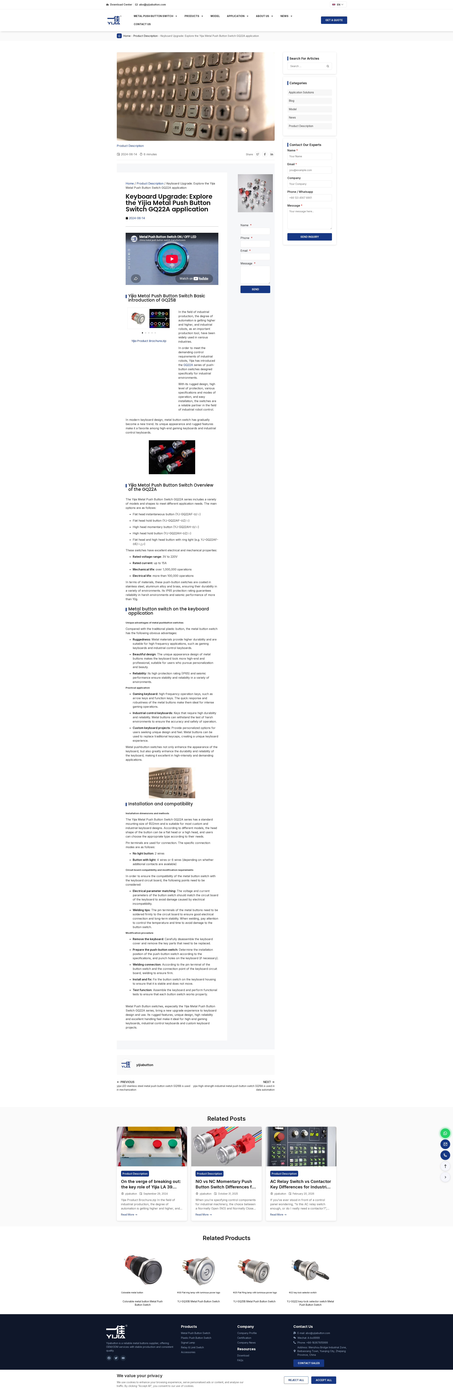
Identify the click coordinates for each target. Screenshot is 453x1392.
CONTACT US (142, 24)
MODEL (215, 16)
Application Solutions (301, 92)
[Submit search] (328, 66)
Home (127, 35)
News (292, 117)
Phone (245, 237)
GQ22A (189, 365)
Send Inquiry (309, 236)
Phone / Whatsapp (300, 191)
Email (244, 250)
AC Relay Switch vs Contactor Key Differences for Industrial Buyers (300, 1187)
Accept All (324, 1380)
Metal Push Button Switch (153, 16)
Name (244, 225)
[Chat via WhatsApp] (445, 1133)
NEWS (284, 16)
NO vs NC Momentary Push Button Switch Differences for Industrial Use (226, 1187)
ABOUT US (262, 16)
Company (294, 178)
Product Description (145, 35)
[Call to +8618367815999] (445, 1155)
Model (293, 109)
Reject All (296, 1380)
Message (246, 263)
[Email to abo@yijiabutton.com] (445, 1144)
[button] (257, 154)
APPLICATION (236, 16)
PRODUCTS (192, 16)
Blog (291, 100)
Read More (128, 1214)
